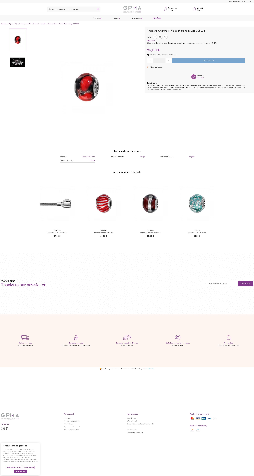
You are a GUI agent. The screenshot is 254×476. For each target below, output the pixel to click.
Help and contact (234, 1)
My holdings (68, 424)
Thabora (151, 41)
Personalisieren (29, 467)
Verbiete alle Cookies (14, 467)
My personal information (73, 427)
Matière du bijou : (166, 157)
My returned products (72, 421)
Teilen (155, 37)
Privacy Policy (132, 430)
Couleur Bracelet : (117, 157)
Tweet (160, 37)
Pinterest (165, 37)
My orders (67, 418)
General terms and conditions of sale (140, 424)
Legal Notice (131, 418)
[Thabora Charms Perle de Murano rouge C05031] (150, 203)
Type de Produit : (66, 160)
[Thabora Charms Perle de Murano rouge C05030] (103, 203)
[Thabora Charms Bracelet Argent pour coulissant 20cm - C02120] (57, 203)
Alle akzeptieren (20, 471)
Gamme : (63, 157)
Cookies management (135, 432)
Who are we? (132, 421)
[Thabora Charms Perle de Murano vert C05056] (197, 203)
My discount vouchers (71, 430)
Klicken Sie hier (149, 369)
